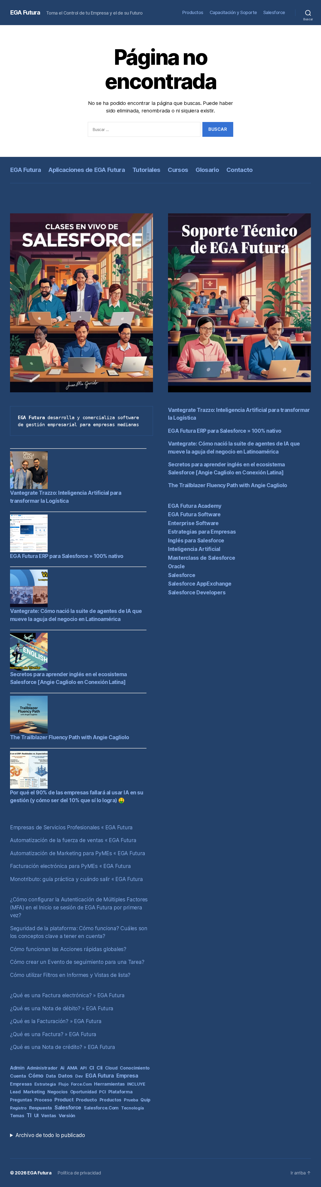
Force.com (81, 1084)
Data (51, 1076)
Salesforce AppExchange (199, 584)
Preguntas (21, 1099)
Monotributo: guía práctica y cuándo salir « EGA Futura (76, 879)
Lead (15, 1091)
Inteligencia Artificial (194, 549)
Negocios (57, 1091)
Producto (86, 1100)
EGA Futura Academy (194, 506)
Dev (79, 1076)
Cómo (35, 1075)
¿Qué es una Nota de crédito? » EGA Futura (62, 1047)
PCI (102, 1091)
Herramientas (109, 1084)
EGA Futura (25, 13)
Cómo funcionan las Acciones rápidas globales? (68, 949)
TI (29, 1115)
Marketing (34, 1091)
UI (36, 1115)
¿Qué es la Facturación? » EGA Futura (55, 1021)
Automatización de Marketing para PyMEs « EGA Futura (77, 853)
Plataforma (120, 1091)
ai (62, 1068)
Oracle (176, 566)
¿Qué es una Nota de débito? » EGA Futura (61, 1008)
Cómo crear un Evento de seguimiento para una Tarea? (77, 962)
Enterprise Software (193, 523)
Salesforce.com (101, 1107)
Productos (192, 12)
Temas (17, 1115)
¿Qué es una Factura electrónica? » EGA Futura (67, 995)
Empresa (127, 1076)
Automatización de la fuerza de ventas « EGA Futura (73, 840)
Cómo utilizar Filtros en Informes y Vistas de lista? (70, 975)
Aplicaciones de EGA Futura (86, 169)
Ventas (48, 1115)
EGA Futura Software (194, 514)
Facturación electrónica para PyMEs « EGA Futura (70, 866)
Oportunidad (83, 1091)
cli (100, 1068)
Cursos (178, 169)
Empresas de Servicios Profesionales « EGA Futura (71, 827)
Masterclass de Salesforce (201, 558)
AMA (72, 1068)
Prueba (131, 1099)
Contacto (239, 169)
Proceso (43, 1099)
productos (111, 1099)
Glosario (207, 169)
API (83, 1068)
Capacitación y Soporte (233, 12)
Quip (145, 1099)
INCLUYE (136, 1084)
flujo (63, 1084)
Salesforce (274, 12)
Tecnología (132, 1107)
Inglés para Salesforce (196, 540)
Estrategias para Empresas (202, 532)
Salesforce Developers (196, 592)
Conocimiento (135, 1068)
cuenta (18, 1076)
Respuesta (40, 1107)
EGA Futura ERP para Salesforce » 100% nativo (66, 556)
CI (91, 1068)
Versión (67, 1115)
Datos (65, 1076)
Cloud (111, 1068)
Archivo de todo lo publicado (50, 1135)
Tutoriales (146, 169)
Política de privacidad (79, 1172)
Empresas (21, 1084)
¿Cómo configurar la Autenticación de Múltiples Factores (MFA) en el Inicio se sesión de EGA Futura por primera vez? (79, 907)
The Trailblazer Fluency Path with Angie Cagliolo (69, 737)
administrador (42, 1068)
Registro (18, 1107)
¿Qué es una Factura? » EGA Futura (53, 1034)
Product (63, 1100)
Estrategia (45, 1084)
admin (17, 1068)
